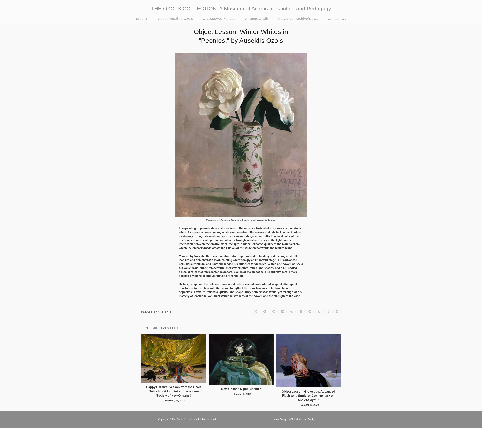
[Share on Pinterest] (274, 311)
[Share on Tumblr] (319, 311)
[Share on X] (255, 311)
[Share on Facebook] (264, 311)
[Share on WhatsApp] (337, 311)
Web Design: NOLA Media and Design (294, 419)
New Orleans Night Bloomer (241, 389)
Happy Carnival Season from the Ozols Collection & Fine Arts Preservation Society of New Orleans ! (173, 391)
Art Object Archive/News (298, 19)
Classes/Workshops (219, 19)
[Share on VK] (301, 311)
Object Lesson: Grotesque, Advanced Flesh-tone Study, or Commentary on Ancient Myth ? (308, 396)
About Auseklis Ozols (175, 19)
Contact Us (337, 19)
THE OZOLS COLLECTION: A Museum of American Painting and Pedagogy (241, 8)
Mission (142, 19)
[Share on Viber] (292, 311)
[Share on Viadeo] (328, 311)
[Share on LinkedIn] (283, 311)
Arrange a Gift (256, 19)
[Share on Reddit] (310, 311)
